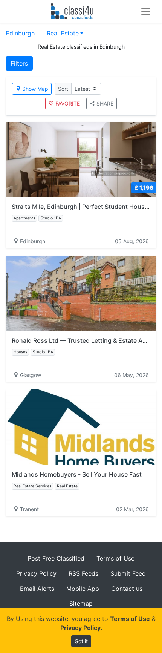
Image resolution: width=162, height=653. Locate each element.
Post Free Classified (56, 558)
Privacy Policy (36, 573)
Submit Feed (128, 573)
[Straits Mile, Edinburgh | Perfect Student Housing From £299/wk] (81, 159)
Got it (81, 641)
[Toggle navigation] (146, 11)
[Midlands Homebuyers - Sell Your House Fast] (81, 427)
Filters (19, 63)
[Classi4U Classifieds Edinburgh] (73, 11)
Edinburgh (20, 33)
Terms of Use (115, 558)
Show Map (35, 89)
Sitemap (81, 603)
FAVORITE (67, 103)
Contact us (126, 588)
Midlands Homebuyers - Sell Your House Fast (77, 474)
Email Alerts (37, 588)
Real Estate (63, 33)
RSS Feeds (83, 573)
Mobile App (82, 588)
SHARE (104, 103)
